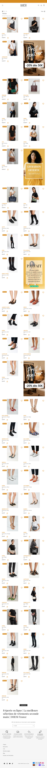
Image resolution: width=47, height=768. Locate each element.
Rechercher (5, 746)
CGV (4, 748)
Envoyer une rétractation (8, 755)
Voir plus (23, 705)
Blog (4, 753)
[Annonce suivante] (44, 1)
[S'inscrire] (33, 725)
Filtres (42, 11)
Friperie (4, 744)
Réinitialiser (4, 13)
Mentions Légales (6, 751)
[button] (2, 5)
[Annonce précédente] (2, 1)
